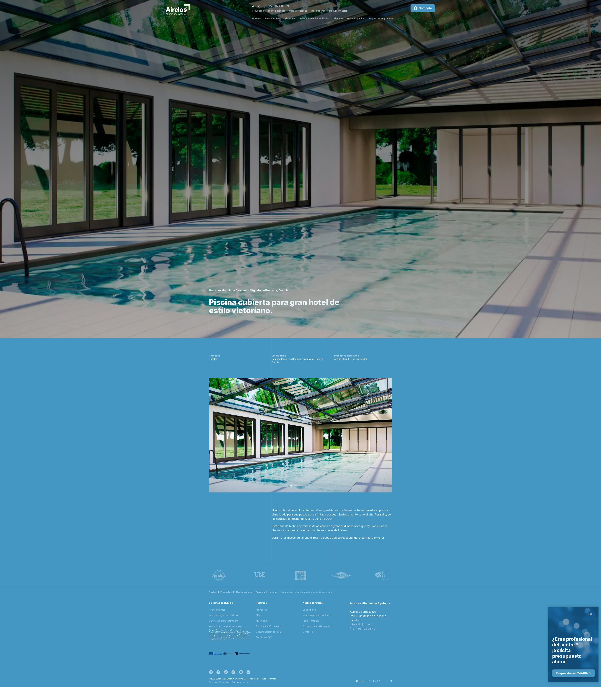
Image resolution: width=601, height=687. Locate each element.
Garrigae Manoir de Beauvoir (336, 510)
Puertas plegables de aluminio (224, 615)
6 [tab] (309, 485)
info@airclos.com (361, 624)
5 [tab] (305, 485)
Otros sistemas (298, 10)
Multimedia (261, 620)
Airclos (213, 592)
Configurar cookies (240, 682)
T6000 (327, 518)
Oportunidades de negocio (317, 626)
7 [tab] (314, 485)
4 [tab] (300, 485)
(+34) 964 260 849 (362, 628)
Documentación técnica (268, 631)
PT (287, 6)
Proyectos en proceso (380, 18)
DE (270, 6)
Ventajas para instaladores (317, 615)
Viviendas (290, 18)
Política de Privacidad (219, 682)
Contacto (308, 631)
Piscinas (338, 18)
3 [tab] (295, 485)
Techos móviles (276, 10)
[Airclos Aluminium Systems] (178, 10)
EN (259, 6)
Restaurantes (273, 18)
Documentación (338, 10)
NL (276, 6)
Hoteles (256, 18)
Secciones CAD (264, 637)
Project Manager (311, 620)
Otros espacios (356, 18)
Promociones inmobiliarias (314, 18)
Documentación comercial (269, 626)
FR (265, 6)
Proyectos (258, 10)
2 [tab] (291, 485)
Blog (258, 615)
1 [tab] (286, 485)
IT (282, 6)
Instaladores (318, 10)
